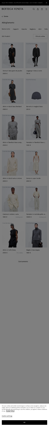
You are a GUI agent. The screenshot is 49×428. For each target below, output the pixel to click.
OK (24, 422)
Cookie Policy (10, 411)
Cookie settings (7, 416)
